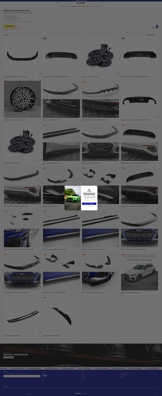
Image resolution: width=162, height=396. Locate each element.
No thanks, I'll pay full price (89, 206)
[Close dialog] (96, 186)
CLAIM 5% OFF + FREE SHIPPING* (89, 203)
